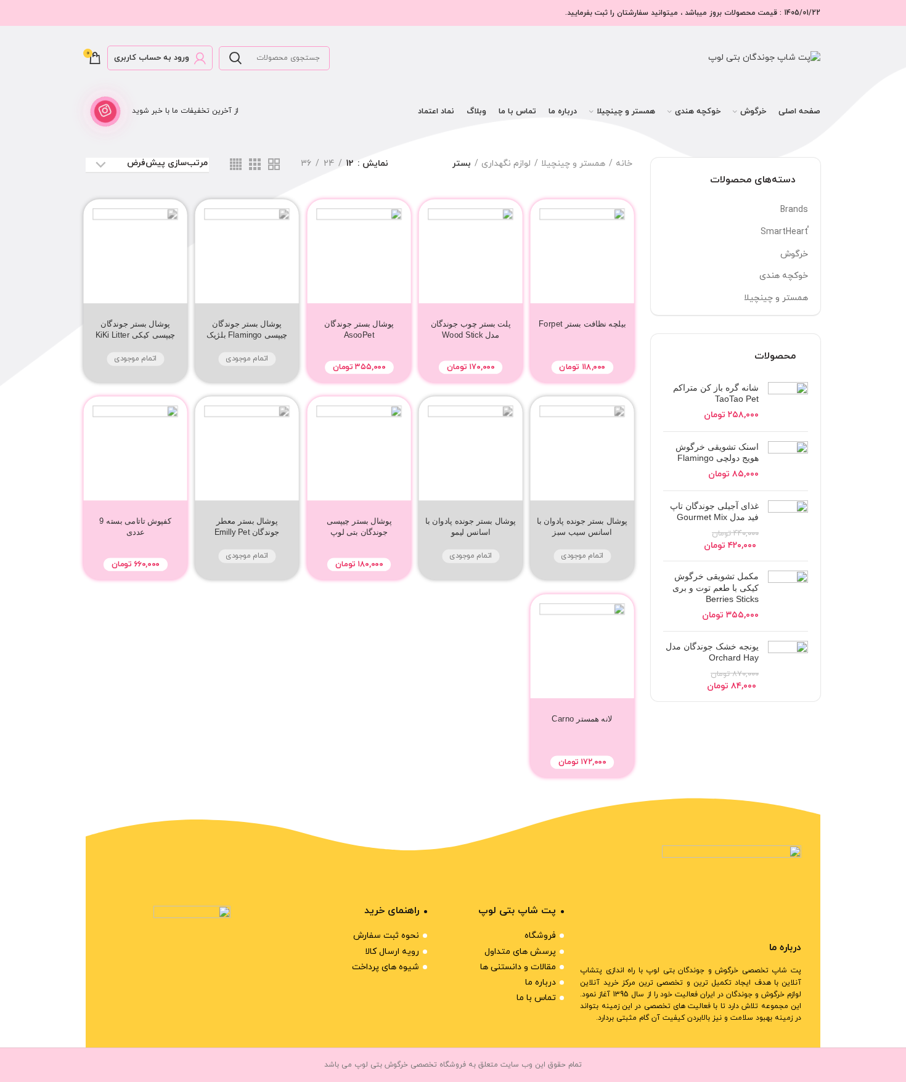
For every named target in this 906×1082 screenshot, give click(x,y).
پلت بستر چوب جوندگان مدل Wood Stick (470, 329)
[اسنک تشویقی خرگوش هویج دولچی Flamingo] (788, 461)
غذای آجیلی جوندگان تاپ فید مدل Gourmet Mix (714, 511)
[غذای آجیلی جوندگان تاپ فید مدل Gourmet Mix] (788, 526)
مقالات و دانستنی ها (518, 967)
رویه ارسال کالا (392, 952)
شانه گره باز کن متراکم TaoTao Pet (716, 393)
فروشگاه (540, 936)
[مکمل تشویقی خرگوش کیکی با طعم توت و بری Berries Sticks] (788, 596)
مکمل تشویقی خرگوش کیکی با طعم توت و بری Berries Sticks (715, 587)
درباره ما (540, 982)
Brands (794, 210)
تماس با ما (536, 998)
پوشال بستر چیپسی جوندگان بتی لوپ (358, 526)
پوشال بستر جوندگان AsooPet (359, 329)
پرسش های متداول (520, 952)
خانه (624, 163)
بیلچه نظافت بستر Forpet (582, 323)
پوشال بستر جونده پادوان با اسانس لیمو (470, 526)
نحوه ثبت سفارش (386, 936)
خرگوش (794, 254)
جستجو (235, 58)
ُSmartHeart (784, 232)
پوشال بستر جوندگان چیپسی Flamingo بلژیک (247, 329)
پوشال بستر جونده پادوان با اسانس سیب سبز (582, 526)
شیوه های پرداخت (385, 967)
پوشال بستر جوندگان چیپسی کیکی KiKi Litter (136, 329)
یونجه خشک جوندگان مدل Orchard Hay (712, 651)
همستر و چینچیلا (776, 298)
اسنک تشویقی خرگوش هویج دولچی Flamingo (717, 452)
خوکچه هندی (783, 276)
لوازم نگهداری (506, 163)
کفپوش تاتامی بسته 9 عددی (135, 526)
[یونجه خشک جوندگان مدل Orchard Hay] (788, 667)
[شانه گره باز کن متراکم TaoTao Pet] (788, 402)
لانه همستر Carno (582, 718)
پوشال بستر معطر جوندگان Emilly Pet (247, 526)
